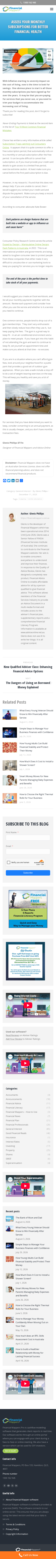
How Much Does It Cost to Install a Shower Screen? (36, 763)
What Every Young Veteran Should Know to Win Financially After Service (36, 714)
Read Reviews (12, 1035)
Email (8, 846)
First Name (11, 832)
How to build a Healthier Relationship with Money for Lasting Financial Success (29, 1353)
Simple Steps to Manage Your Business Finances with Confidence (36, 730)
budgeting (22, 499)
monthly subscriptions (35, 499)
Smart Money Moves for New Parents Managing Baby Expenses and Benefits (36, 780)
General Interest (11, 51)
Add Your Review (14, 1039)
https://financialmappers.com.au (35, 518)
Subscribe (28, 873)
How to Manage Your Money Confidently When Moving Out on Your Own (32, 1322)
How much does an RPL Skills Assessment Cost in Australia (30, 1337)
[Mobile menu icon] (51, 9)
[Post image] (10, 714)
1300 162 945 (29, 2)
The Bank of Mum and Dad (29, 1217)
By (40, 491)
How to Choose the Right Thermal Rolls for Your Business (36, 796)
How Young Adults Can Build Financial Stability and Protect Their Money (34, 747)
